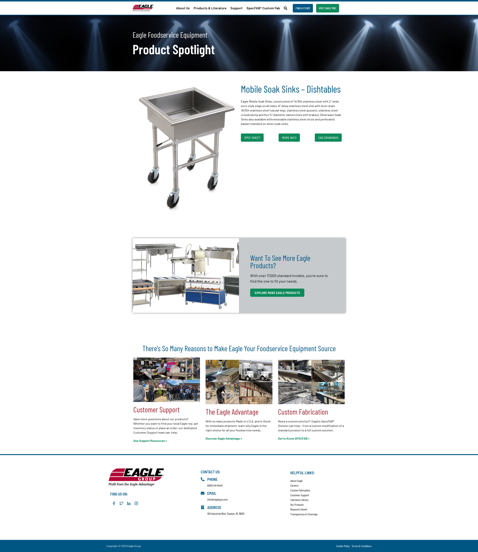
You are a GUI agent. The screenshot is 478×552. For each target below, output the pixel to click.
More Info (289, 138)
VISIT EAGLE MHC (327, 8)
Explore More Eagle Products (277, 293)
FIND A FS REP (303, 8)
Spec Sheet (252, 138)
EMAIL (211, 493)
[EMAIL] (202, 493)
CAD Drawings (328, 138)
